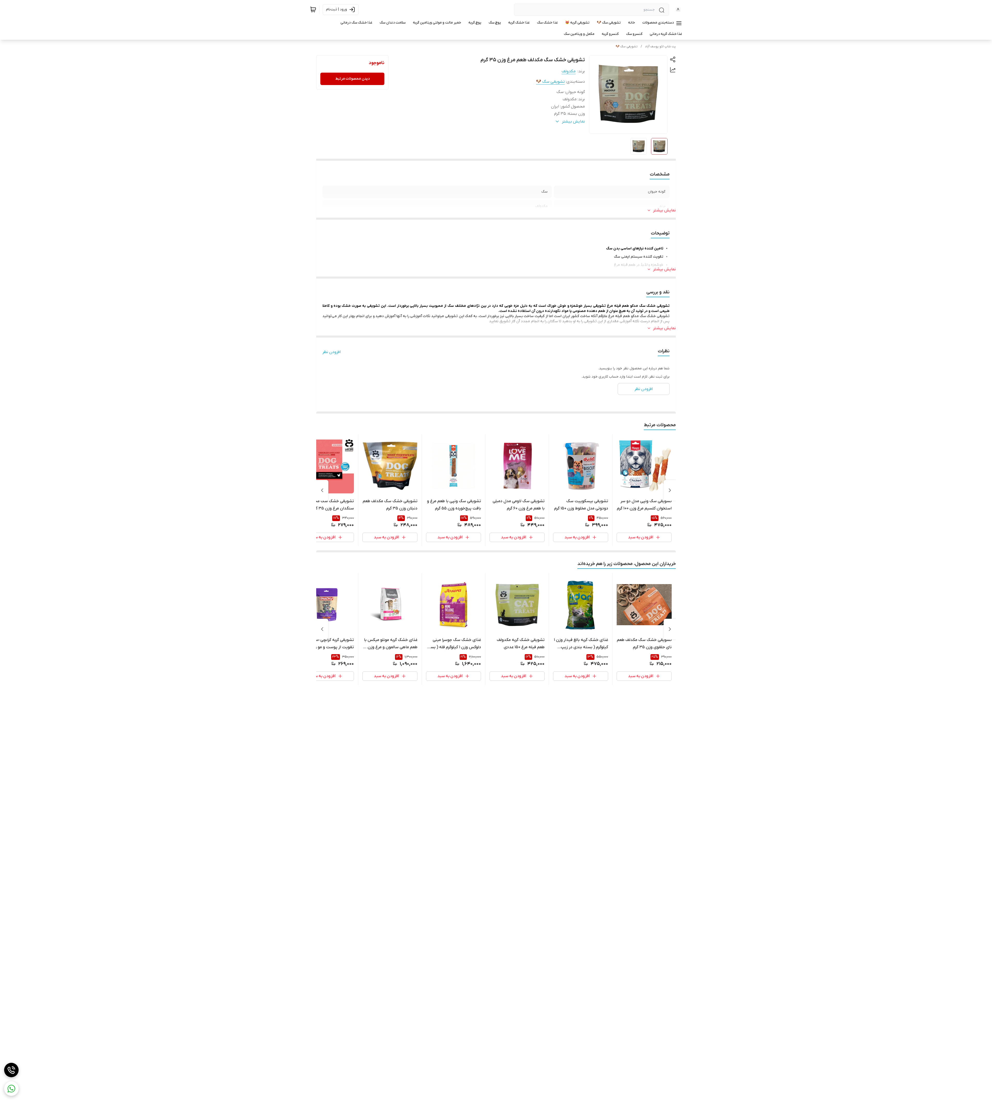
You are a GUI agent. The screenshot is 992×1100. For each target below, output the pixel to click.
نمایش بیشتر (664, 210)
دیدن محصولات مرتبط (352, 78)
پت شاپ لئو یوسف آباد (660, 46)
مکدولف (569, 71)
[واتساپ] (11, 1088)
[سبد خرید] (313, 9)
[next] (322, 490)
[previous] (670, 490)
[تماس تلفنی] (11, 1070)
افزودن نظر (331, 352)
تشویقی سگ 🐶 (627, 46)
